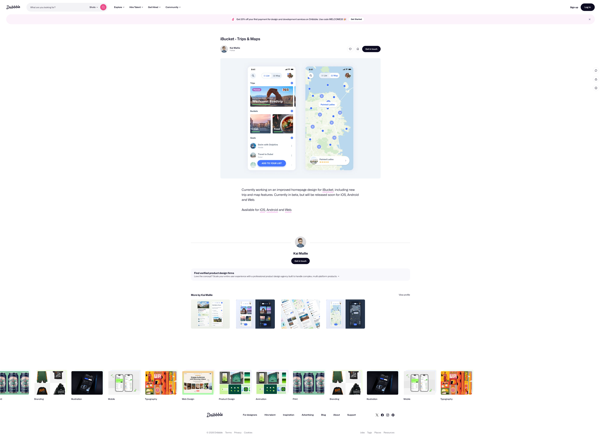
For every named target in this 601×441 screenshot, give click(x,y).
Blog (323, 414)
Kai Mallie (235, 47)
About (336, 414)
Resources (389, 432)
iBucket (327, 190)
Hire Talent (135, 7)
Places (377, 432)
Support (351, 414)
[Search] (103, 7)
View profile (404, 294)
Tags (369, 432)
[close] (589, 19)
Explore (118, 7)
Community (172, 7)
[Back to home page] (13, 7)
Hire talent (270, 414)
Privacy (237, 432)
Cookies (248, 432)
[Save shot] (358, 49)
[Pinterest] (393, 414)
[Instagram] (387, 414)
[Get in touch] (211, 322)
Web (288, 210)
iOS (262, 210)
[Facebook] (382, 414)
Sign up (574, 7)
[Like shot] (350, 49)
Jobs (362, 432)
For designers (250, 414)
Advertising (308, 414)
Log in (588, 7)
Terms (228, 432)
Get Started (356, 19)
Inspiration (288, 414)
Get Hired (153, 7)
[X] (377, 414)
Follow (232, 50)
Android (272, 210)
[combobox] (57, 7)
